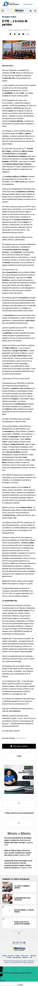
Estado (17, 955)
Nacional (33, 955)
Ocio (30, 957)
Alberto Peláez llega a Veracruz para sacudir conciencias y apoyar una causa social (17, 852)
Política (9, 957)
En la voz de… (25, 955)
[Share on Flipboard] (19, 34)
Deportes (25, 957)
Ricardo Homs (21, 738)
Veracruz (11, 955)
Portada (4, 955)
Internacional (17, 957)
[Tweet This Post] (15, 34)
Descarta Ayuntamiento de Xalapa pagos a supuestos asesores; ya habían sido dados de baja (17, 840)
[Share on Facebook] (10, 34)
